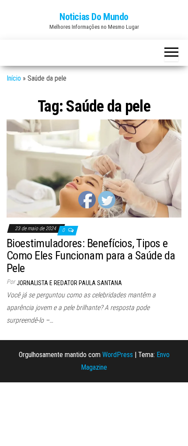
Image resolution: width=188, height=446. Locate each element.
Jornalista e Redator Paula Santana (69, 282)
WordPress (117, 355)
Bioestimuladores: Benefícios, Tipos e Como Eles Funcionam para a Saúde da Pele (91, 256)
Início (14, 78)
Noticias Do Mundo (94, 16)
